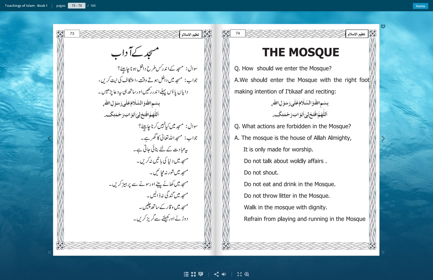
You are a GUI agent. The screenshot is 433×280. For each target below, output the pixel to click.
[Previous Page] (49, 139)
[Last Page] (382, 253)
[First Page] (49, 253)
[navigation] (77, 6)
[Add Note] (383, 27)
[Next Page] (383, 139)
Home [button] (420, 6)
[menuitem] (186, 274)
